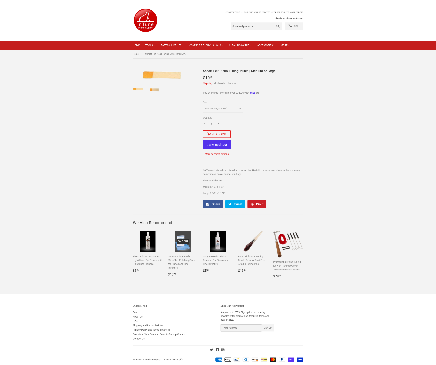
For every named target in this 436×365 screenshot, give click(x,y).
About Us (138, 316)
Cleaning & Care (239, 45)
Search (136, 312)
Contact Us (139, 338)
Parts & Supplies (171, 45)
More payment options (217, 154)
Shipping (207, 83)
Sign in (279, 18)
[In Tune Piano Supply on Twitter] (211, 350)
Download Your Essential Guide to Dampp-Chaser (159, 334)
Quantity (207, 117)
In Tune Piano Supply (150, 359)
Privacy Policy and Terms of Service (151, 329)
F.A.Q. (136, 321)
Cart (296, 26)
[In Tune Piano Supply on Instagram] (223, 350)
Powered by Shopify (173, 359)
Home (136, 45)
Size (205, 102)
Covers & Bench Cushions (205, 45)
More (284, 45)
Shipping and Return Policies (148, 325)
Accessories (265, 45)
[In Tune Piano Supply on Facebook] (217, 350)
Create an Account (294, 18)
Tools (149, 45)
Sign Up (268, 328)
